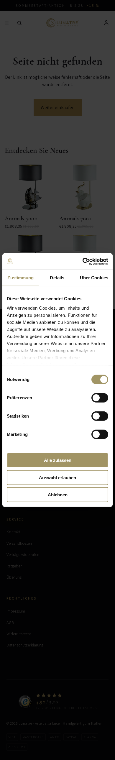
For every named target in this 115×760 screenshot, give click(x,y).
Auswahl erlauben (57, 477)
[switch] (99, 398)
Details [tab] (57, 277)
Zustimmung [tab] (20, 277)
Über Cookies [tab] (94, 277)
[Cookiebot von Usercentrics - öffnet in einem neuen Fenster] (82, 261)
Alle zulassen (57, 460)
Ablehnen (58, 494)
